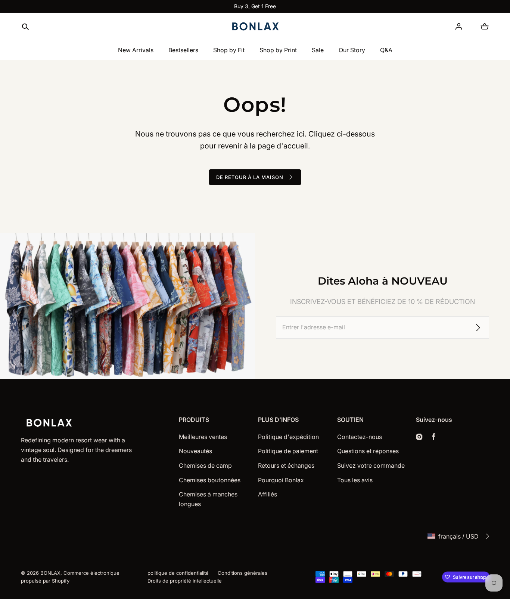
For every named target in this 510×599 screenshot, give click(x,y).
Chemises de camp (205, 465)
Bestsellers (183, 50)
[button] (25, 27)
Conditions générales (242, 573)
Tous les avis (355, 480)
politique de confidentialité (178, 573)
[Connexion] (458, 26)
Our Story (352, 50)
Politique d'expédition (288, 436)
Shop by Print (278, 50)
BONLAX (50, 573)
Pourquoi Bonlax (281, 480)
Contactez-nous (359, 436)
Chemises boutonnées (209, 480)
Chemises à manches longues (208, 499)
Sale (318, 50)
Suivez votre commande (371, 465)
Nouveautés (195, 451)
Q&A (386, 50)
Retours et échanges (286, 465)
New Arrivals (135, 50)
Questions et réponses (368, 451)
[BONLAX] (255, 26)
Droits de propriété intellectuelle (184, 581)
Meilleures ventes (203, 436)
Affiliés (267, 494)
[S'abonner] (478, 327)
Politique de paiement (288, 451)
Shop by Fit (229, 50)
